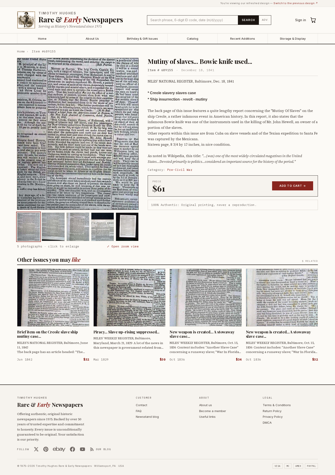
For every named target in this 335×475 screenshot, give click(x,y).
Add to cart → (292, 185)
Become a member (212, 411)
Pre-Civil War (180, 170)
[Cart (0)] (313, 20)
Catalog (192, 38)
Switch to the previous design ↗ (295, 3)
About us (205, 405)
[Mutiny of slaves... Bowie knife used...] (28, 227)
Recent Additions (242, 38)
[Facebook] (72, 449)
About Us (92, 38)
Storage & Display (293, 38)
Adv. (265, 19)
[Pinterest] (45, 449)
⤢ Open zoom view (123, 246)
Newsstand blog (147, 416)
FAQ (139, 411)
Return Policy (272, 411)
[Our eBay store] (59, 449)
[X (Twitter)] (36, 449)
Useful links (207, 416)
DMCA (267, 422)
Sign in (300, 20)
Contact (141, 405)
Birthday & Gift (142, 38)
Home (42, 38)
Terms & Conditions (277, 405)
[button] (78, 134)
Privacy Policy (273, 416)
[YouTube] (82, 449)
